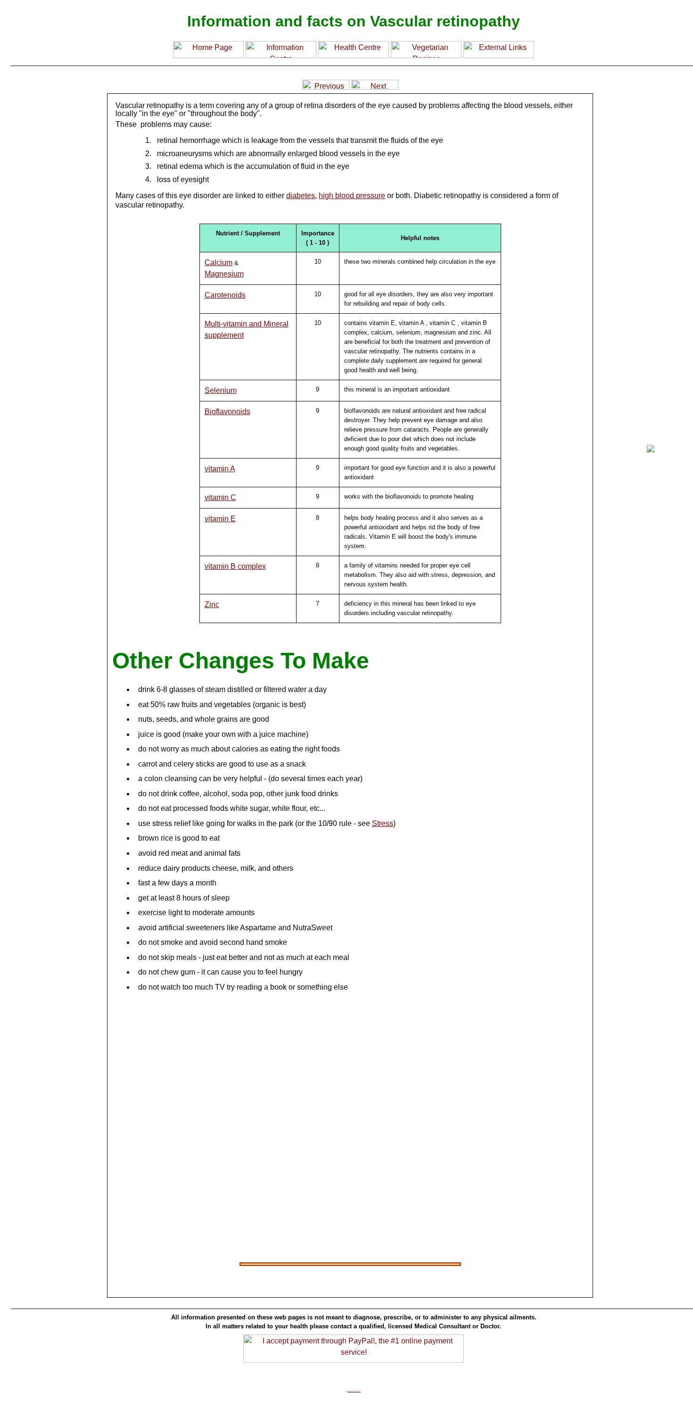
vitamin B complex (235, 566)
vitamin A (220, 469)
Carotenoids (225, 295)
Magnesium (224, 274)
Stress (382, 823)
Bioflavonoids (227, 412)
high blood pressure (352, 196)
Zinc (212, 604)
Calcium (218, 263)
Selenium (221, 390)
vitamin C (220, 497)
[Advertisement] (49, 504)
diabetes (300, 196)
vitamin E (220, 519)
